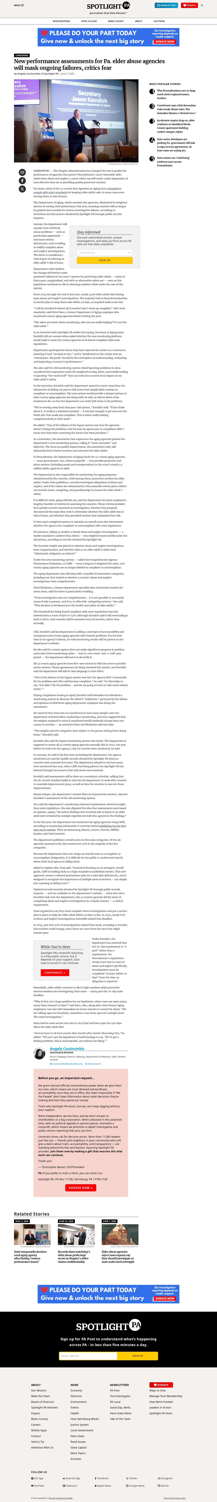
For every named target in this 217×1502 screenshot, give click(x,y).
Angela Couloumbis (67, 1048)
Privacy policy (180, 1498)
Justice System (80, 1424)
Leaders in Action (160, 1407)
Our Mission (38, 1390)
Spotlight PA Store (160, 1413)
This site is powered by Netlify (60, 1498)
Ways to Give (157, 1390)
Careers (36, 1424)
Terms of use (169, 1498)
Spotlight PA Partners (44, 1407)
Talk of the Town (120, 1419)
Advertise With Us (42, 1447)
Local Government (82, 1430)
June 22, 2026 (66, 1221)
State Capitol (79, 1447)
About (138, 21)
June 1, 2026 (109, 1221)
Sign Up (104, 260)
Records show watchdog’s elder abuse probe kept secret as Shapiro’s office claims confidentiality (74, 1257)
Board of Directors (42, 1402)
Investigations (61, 21)
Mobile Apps (39, 1430)
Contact (36, 1436)
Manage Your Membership (165, 1396)
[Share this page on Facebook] (22, 180)
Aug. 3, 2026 (22, 1221)
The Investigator (120, 1396)
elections (159, 21)
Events (75, 1407)
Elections (76, 1396)
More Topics (78, 1453)
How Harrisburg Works (85, 1419)
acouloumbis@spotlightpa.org (68, 1063)
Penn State (77, 1436)
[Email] (51, 1064)
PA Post (115, 1390)
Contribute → (55, 972)
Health (75, 1413)
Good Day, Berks (120, 1407)
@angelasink (94, 1063)
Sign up (138, 1355)
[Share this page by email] (22, 172)
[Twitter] (86, 1064)
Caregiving (22, 55)
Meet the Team (40, 1396)
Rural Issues (78, 1441)
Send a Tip (37, 1441)
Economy (76, 1390)
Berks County (116, 21)
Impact (35, 1413)
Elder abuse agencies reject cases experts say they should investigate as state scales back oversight (118, 1257)
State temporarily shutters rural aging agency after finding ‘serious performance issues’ (30, 1257)
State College (89, 21)
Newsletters (119, 1385)
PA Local (115, 1402)
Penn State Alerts (121, 1413)
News (75, 1385)
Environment (79, 1402)
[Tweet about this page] (22, 189)
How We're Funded (161, 1402)
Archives (76, 1459)
